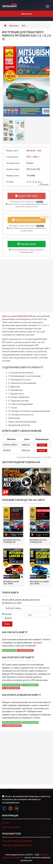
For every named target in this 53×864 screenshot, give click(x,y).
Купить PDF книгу (28, 195)
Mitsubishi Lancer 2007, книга (11, 583)
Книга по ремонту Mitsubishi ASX (17, 316)
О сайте (5, 822)
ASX (23, 25)
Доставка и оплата (11, 827)
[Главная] (5, 25)
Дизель (8, 618)
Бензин (8, 614)
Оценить (45, 184)
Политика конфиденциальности (17, 845)
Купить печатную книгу (30, 219)
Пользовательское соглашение (17, 841)
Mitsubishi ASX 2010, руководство (12, 541)
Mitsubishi (13, 25)
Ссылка (42, 445)
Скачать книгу (28, 244)
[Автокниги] (9, 6)
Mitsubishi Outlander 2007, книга (39, 583)
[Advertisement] (26, 286)
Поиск (7, 624)
